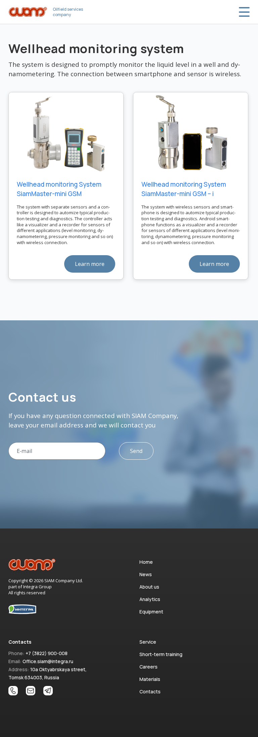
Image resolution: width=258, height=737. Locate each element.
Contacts (150, 691)
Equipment (151, 611)
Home (146, 562)
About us (149, 587)
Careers (148, 666)
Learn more (89, 264)
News (145, 574)
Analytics (149, 599)
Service (147, 642)
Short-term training (160, 654)
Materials (149, 679)
